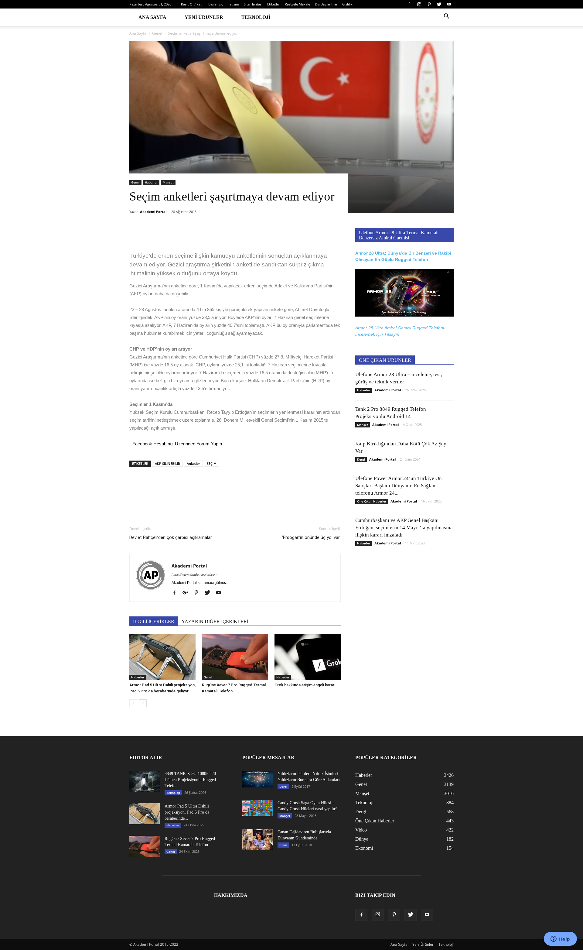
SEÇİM (211, 463)
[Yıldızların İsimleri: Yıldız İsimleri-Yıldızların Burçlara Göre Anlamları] (257, 779)
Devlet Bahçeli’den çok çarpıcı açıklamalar (170, 537)
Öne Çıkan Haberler (371, 501)
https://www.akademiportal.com (194, 574)
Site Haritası (253, 4)
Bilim (283, 845)
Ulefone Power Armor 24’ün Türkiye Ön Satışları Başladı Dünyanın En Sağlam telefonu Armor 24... (398, 485)
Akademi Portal (153, 211)
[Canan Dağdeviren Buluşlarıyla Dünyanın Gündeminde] (257, 839)
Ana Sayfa (152, 17)
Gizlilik (347, 4)
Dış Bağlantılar (326, 4)
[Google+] (187, 593)
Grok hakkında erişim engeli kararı (305, 685)
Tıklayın (391, 334)
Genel (157, 33)
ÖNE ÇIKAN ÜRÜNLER (385, 360)
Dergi (361, 459)
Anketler (193, 463)
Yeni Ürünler (204, 17)
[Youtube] (449, 4)
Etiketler (273, 4)
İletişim (233, 4)
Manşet (168, 182)
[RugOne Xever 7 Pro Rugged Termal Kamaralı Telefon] (235, 657)
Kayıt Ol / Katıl (192, 4)
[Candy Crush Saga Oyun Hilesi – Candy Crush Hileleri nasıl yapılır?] (257, 808)
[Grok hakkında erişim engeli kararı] (307, 657)
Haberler (151, 182)
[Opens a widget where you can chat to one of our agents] (560, 939)
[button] (446, 17)
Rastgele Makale (297, 4)
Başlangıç (215, 4)
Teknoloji (255, 17)
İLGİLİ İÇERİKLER (153, 621)
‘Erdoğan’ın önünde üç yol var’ (311, 537)
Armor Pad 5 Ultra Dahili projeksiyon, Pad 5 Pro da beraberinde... (187, 812)
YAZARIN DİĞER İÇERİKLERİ (215, 621)
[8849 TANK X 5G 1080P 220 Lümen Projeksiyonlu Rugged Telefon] (144, 781)
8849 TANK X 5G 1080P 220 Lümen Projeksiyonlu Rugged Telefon (190, 779)
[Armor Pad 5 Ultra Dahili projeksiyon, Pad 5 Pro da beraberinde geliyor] (162, 657)
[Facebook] (409, 4)
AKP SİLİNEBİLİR (167, 463)
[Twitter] (439, 4)
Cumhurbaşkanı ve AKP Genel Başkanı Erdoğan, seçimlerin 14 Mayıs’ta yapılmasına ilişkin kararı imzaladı (404, 527)
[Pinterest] (429, 4)
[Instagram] (419, 4)
